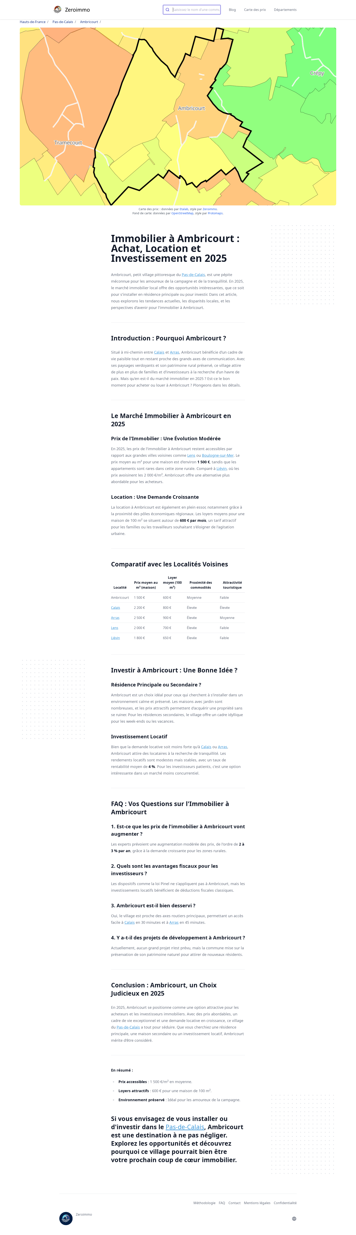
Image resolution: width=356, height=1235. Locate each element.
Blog (232, 9)
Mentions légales (257, 1203)
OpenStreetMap (182, 213)
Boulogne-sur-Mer (218, 455)
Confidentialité (285, 1203)
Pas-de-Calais (63, 22)
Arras (174, 352)
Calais (159, 352)
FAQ (222, 1203)
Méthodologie (204, 1203)
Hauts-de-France (33, 22)
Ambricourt (89, 22)
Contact (234, 1203)
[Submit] (168, 9)
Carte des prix (255, 9)
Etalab (184, 209)
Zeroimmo (210, 209)
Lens (191, 455)
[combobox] (192, 9)
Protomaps (215, 213)
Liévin (222, 468)
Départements (285, 9)
